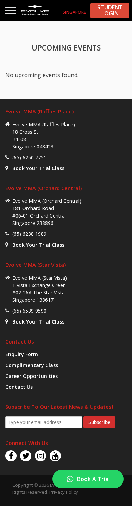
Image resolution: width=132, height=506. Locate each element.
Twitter (25, 455)
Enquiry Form (21, 354)
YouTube (55, 455)
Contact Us (19, 387)
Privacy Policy (63, 492)
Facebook (11, 455)
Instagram (40, 455)
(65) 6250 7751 (29, 157)
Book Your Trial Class (38, 168)
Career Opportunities (31, 376)
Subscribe (99, 422)
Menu (10, 10)
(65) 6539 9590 (29, 310)
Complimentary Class (31, 365)
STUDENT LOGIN (110, 10)
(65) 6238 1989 (29, 234)
